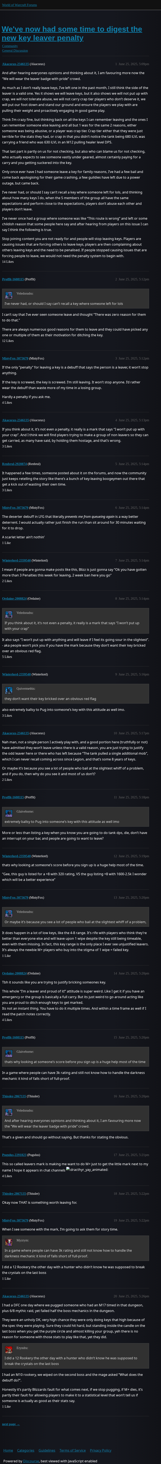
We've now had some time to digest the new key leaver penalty (72, 33)
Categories (25, 1450)
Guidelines (47, 1450)
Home (8, 1450)
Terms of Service (73, 1450)
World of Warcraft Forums (19, 5)
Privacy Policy (100, 1450)
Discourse (31, 1461)
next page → (11, 1424)
